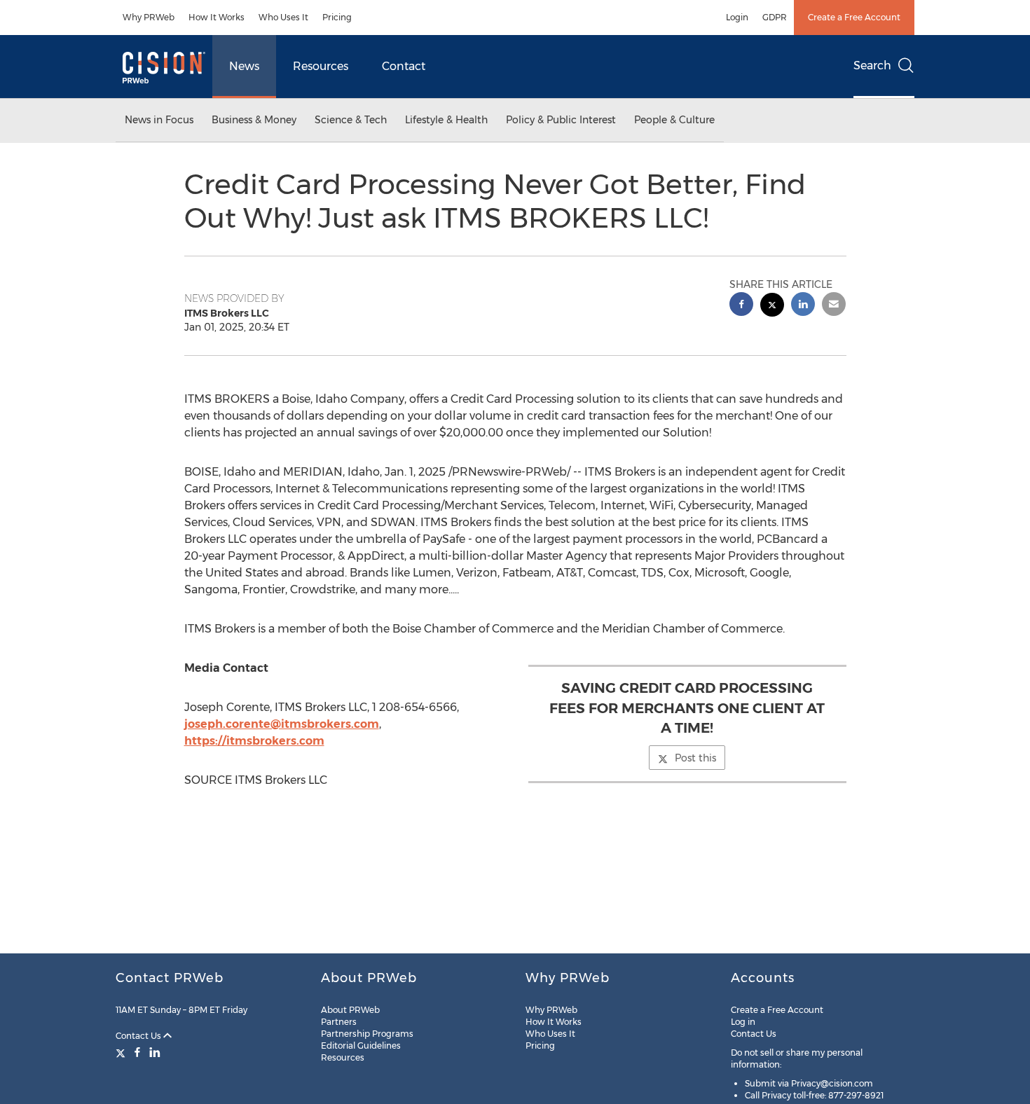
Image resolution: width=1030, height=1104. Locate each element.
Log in (743, 1021)
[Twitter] (122, 1052)
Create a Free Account (854, 17)
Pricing (337, 17)
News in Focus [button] (159, 119)
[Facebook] (137, 1052)
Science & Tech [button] (351, 119)
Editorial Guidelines (361, 1045)
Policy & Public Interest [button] (561, 119)
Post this (695, 758)
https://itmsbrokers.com (254, 740)
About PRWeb (350, 1010)
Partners (339, 1021)
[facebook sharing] (741, 305)
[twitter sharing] (772, 306)
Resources (320, 66)
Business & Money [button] (254, 119)
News (244, 66)
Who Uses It (283, 17)
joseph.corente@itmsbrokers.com (281, 724)
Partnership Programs (367, 1033)
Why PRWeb (148, 17)
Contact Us (139, 1035)
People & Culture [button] (674, 119)
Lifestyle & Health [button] (446, 119)
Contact (403, 66)
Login (737, 17)
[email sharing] (834, 305)
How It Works (216, 17)
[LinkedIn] (155, 1052)
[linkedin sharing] (803, 305)
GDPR (774, 17)
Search (872, 65)
